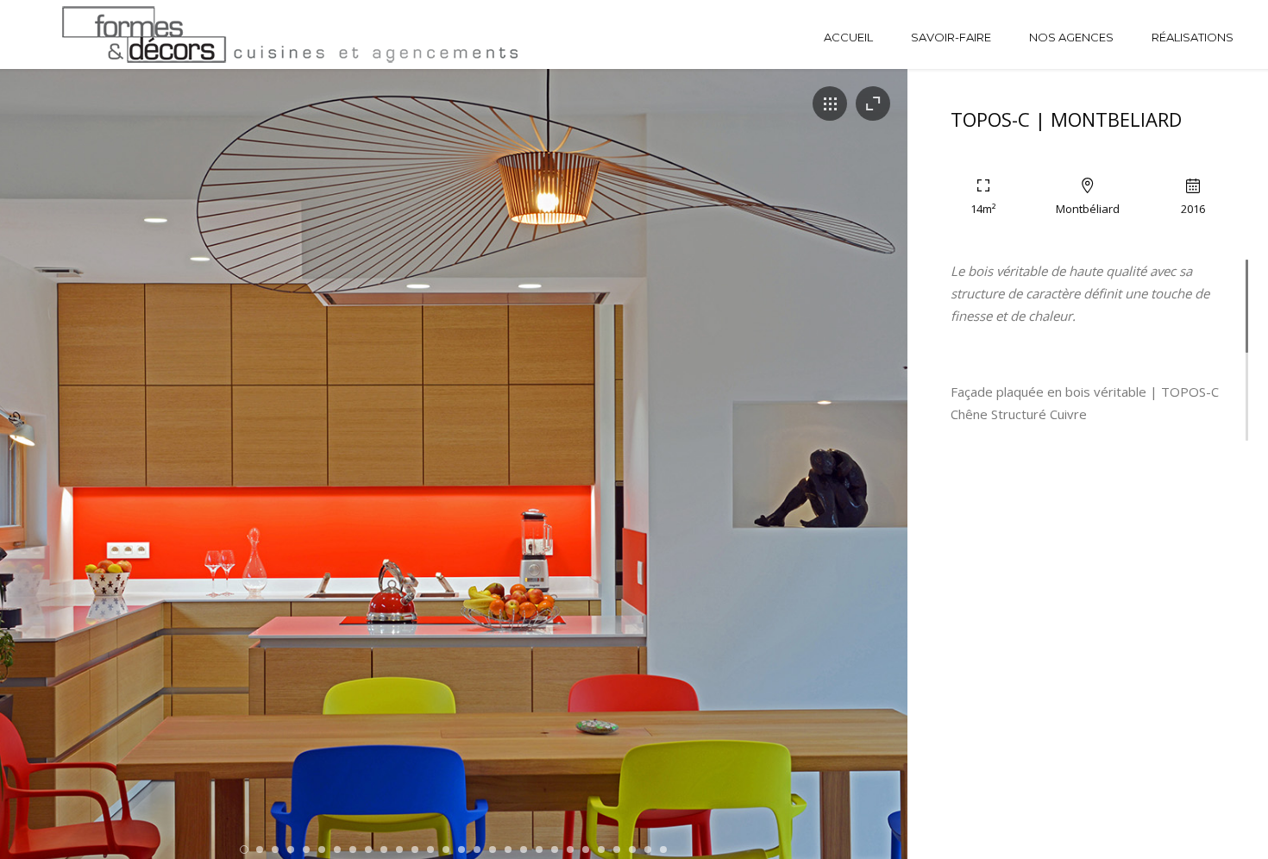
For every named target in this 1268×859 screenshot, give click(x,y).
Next (853, 482)
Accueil (848, 37)
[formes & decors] (133, 34)
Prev (54, 482)
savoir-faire (951, 37)
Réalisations (1192, 37)
